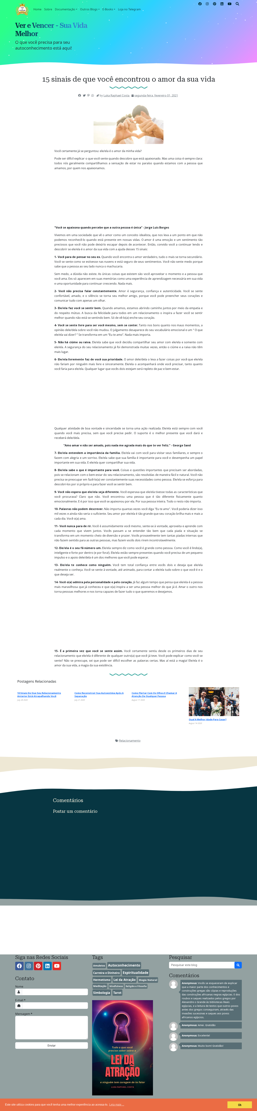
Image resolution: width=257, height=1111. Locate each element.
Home (37, 9)
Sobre (48, 9)
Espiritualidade (135, 972)
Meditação (99, 986)
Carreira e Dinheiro (106, 973)
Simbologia (101, 993)
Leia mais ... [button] (116, 1104)
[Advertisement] (128, 217)
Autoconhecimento (124, 965)
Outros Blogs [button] (89, 9)
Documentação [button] (65, 9)
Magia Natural (148, 980)
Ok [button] (239, 1104)
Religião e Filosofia (136, 986)
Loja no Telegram (129, 9)
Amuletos (99, 965)
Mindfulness (116, 986)
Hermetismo (101, 980)
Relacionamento (130, 741)
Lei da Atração (124, 980)
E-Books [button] (107, 9)
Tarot (117, 993)
